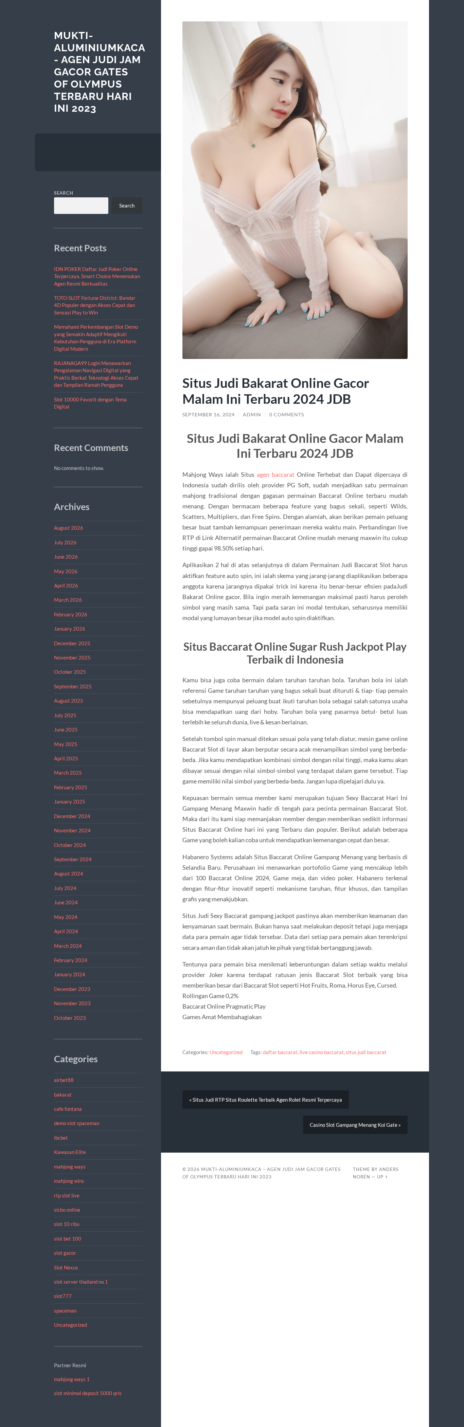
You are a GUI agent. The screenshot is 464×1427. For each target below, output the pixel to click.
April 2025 (66, 758)
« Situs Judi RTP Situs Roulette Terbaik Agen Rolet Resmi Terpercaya (265, 1100)
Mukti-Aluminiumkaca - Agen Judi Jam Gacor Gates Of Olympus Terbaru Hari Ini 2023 (99, 72)
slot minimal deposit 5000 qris (88, 1393)
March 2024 (68, 946)
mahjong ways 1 (72, 1379)
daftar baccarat (280, 1052)
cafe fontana (68, 1109)
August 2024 (68, 873)
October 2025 (70, 672)
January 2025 (69, 801)
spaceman (65, 1310)
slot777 (63, 1296)
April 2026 (66, 585)
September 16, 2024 (208, 414)
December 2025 (72, 643)
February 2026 (70, 614)
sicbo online (67, 1210)
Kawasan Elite (70, 1152)
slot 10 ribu (66, 1224)
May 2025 (65, 744)
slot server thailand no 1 (81, 1282)
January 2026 (69, 629)
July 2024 (65, 888)
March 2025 (68, 773)
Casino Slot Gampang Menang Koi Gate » (355, 1125)
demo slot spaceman (76, 1123)
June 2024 (66, 902)
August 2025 (68, 701)
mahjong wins (69, 1181)
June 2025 (66, 729)
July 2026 (65, 542)
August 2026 (68, 528)
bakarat (63, 1094)
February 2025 (70, 787)
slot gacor (65, 1253)
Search (63, 193)
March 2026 (68, 600)
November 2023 (72, 1003)
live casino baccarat (322, 1052)
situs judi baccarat (366, 1052)
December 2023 (72, 989)
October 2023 (70, 1018)
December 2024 (72, 816)
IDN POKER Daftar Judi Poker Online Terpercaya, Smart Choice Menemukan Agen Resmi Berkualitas (97, 276)
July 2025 (65, 715)
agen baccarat (276, 474)
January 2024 (69, 974)
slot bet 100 (67, 1238)
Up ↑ (383, 1176)
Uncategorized (70, 1325)
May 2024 (65, 917)
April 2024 (66, 931)
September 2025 (73, 686)
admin (252, 414)
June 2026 (66, 557)
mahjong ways (70, 1166)
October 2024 (70, 845)
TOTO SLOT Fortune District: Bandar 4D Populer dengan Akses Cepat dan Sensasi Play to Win (95, 305)
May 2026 (65, 571)
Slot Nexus (66, 1267)
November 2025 (72, 657)
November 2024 (72, 830)
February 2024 (70, 960)
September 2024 (73, 859)
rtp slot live (66, 1195)
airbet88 (64, 1080)
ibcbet (61, 1138)
